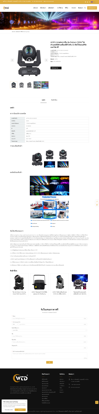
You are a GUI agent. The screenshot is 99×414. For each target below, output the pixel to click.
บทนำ (43, 100)
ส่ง (49, 362)
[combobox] (15, 324)
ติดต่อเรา (80, 8)
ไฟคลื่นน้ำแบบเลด (46, 403)
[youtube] (87, 2)
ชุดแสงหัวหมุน (45, 385)
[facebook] (89, 2)
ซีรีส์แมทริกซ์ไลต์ (45, 400)
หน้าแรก (35, 8)
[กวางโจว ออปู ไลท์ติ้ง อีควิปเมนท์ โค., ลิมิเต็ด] (9, 8)
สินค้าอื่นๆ (54, 100)
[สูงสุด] (96, 402)
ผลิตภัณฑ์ (50, 8)
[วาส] (97, 204)
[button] (12, 60)
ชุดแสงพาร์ (44, 388)
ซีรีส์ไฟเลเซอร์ (45, 381)
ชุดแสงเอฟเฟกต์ (45, 394)
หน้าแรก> (14, 31)
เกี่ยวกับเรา (43, 8)
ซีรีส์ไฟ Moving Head (25, 31)
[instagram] (85, 2)
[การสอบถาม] (97, 201)
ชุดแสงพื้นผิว (44, 398)
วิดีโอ (66, 8)
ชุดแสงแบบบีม (45, 383)
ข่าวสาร (74, 8)
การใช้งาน (60, 8)
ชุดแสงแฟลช (45, 396)
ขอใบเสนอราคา (92, 8)
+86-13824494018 (37, 1)
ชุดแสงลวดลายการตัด (47, 390)
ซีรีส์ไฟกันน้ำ (44, 379)
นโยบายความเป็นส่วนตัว (75, 411)
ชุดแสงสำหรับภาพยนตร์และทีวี (48, 392)
